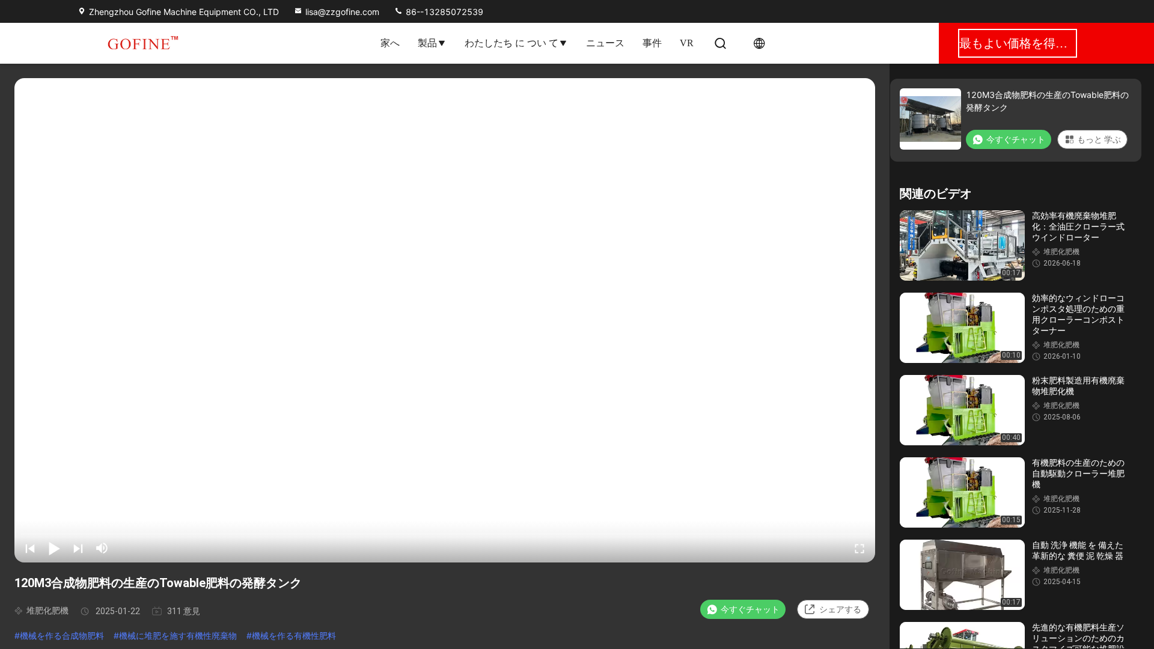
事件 (652, 43)
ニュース (605, 43)
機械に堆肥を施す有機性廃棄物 (178, 635)
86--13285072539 (443, 12)
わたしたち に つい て (511, 43)
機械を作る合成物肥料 (62, 635)
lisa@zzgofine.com (342, 12)
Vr (687, 43)
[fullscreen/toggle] (859, 548)
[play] (445, 320)
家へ (390, 43)
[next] (78, 548)
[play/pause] (54, 548)
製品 (427, 43)
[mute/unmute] (102, 548)
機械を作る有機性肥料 (294, 635)
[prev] (30, 548)
